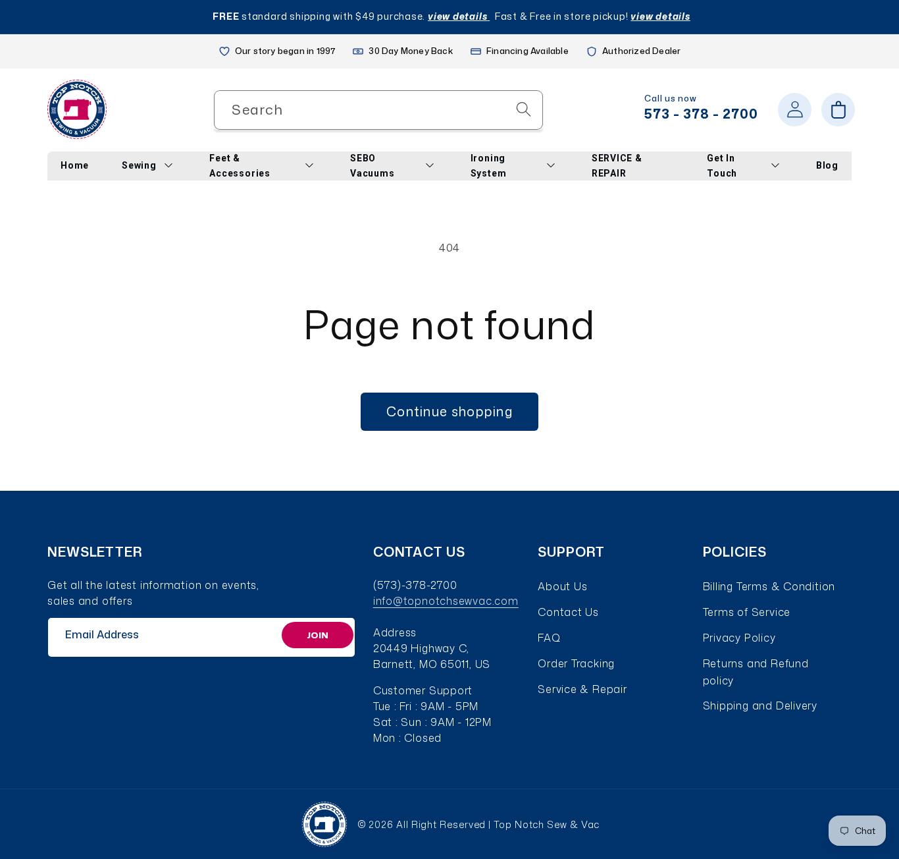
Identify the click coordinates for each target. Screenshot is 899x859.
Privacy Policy (739, 637)
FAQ (549, 637)
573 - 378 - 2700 (701, 113)
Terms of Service (746, 612)
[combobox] (378, 109)
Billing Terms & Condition (769, 586)
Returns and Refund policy (756, 672)
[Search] (523, 109)
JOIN (317, 634)
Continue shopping (449, 411)
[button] (838, 109)
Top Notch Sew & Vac (547, 824)
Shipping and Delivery (760, 705)
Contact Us (568, 612)
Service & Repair (582, 689)
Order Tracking (576, 663)
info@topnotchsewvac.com (446, 601)
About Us (562, 586)
